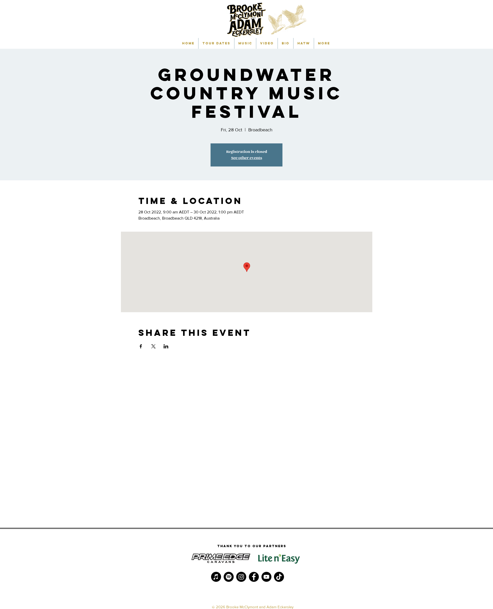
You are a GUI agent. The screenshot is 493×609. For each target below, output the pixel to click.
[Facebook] (254, 577)
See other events (246, 158)
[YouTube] (266, 577)
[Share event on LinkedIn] (166, 346)
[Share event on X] (153, 346)
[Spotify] (229, 577)
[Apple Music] (216, 577)
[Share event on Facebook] (140, 346)
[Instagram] (241, 577)
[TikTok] (279, 577)
